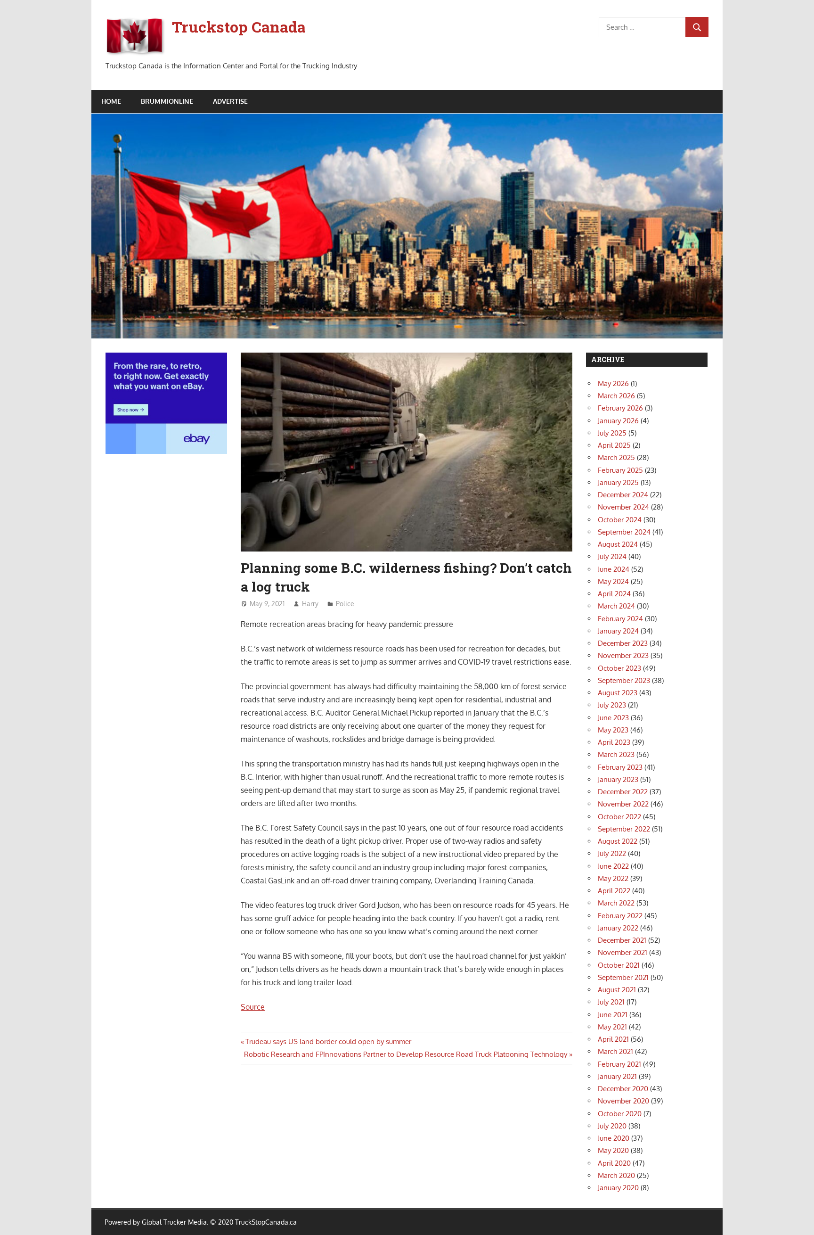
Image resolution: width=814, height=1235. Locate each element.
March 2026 (616, 395)
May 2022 (613, 878)
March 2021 (615, 1051)
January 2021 (617, 1076)
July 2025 (612, 432)
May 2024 (613, 581)
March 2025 (616, 457)
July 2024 (612, 556)
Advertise (230, 101)
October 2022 (619, 816)
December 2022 (623, 791)
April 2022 (614, 890)
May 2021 (612, 1026)
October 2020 (620, 1113)
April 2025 (614, 445)
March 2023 (616, 754)
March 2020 (616, 1175)
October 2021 (619, 965)
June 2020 (613, 1138)
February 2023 (620, 767)
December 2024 (623, 494)
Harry (310, 604)
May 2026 (613, 383)
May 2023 (613, 729)
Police (345, 604)
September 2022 (624, 828)
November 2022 (623, 803)
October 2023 (619, 668)
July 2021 (611, 1001)
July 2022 (612, 853)
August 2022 (617, 841)
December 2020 (623, 1088)
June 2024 (613, 569)
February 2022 (620, 915)
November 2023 (623, 655)
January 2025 (618, 482)
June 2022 (613, 866)
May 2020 (613, 1150)
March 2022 (616, 902)
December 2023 (623, 643)
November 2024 (623, 506)
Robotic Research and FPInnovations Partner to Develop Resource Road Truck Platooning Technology (405, 1054)
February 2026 (620, 407)
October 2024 (620, 519)
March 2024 (616, 605)
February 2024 (620, 618)
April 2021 (613, 1039)
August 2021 (617, 989)
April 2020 (614, 1163)
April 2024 (614, 593)
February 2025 (620, 470)
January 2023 (618, 779)
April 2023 (614, 742)
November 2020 (623, 1100)
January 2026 (618, 420)
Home (111, 101)
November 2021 (622, 952)
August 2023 (617, 692)
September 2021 (623, 977)
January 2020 (618, 1187)
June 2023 (613, 717)
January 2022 (618, 927)
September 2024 (624, 531)
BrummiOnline (167, 101)
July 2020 (612, 1125)
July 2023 (612, 704)
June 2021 (612, 1014)
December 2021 (622, 940)
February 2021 (619, 1064)
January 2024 (618, 630)
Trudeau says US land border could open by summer (328, 1041)
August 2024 (618, 544)
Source (253, 1007)
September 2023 (624, 680)
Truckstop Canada (239, 26)
